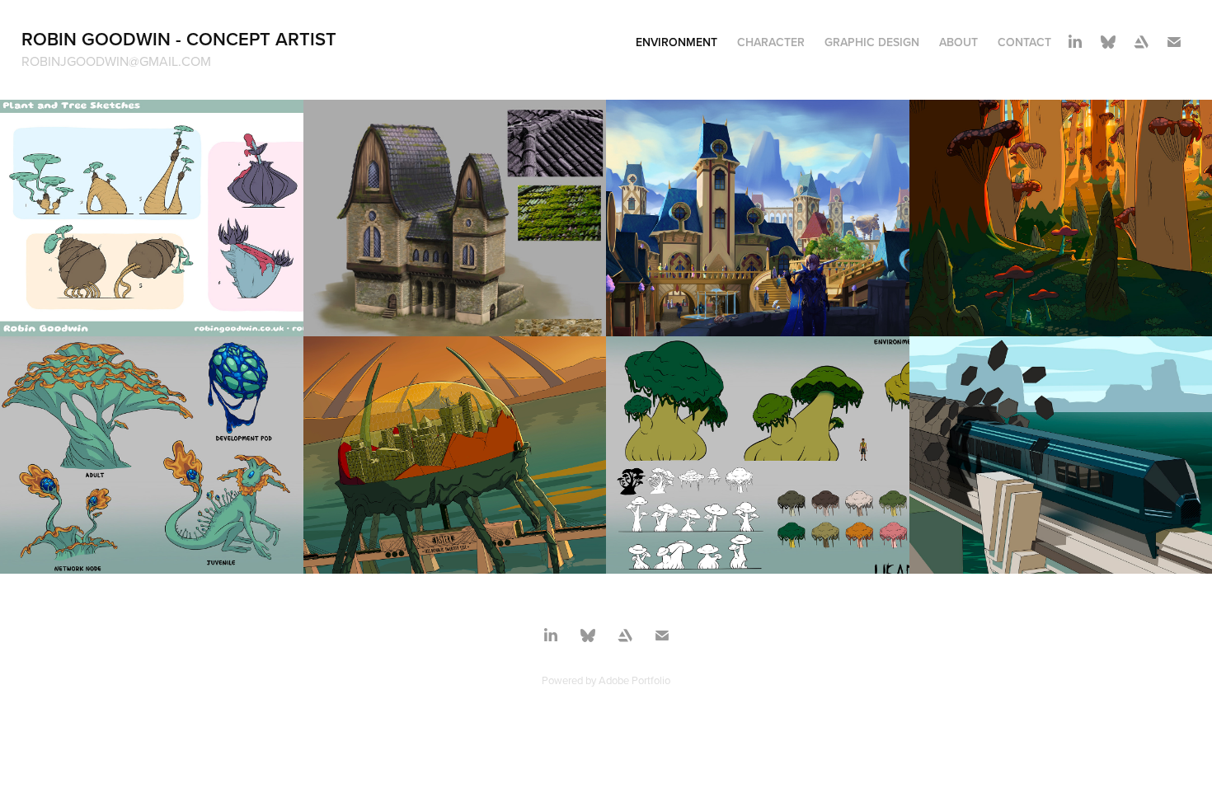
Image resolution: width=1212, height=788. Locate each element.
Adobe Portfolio (634, 680)
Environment (676, 42)
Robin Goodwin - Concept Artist (178, 39)
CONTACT (1024, 42)
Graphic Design (871, 42)
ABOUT (958, 42)
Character (771, 42)
